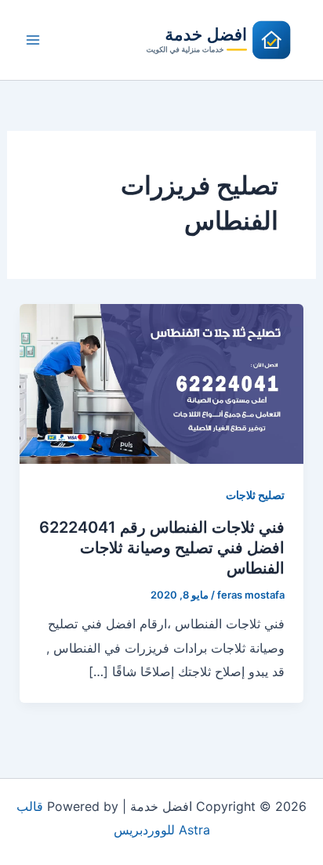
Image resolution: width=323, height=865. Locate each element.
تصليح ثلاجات (255, 494)
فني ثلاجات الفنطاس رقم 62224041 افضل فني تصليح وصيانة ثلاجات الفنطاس (162, 547)
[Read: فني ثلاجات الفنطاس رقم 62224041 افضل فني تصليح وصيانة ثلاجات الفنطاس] (162, 383)
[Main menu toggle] (33, 40)
